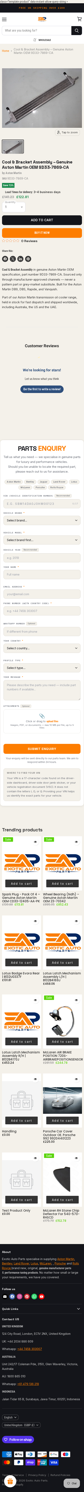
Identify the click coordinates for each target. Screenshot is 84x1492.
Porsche (60, 1263)
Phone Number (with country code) (27, 603)
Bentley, (7, 1263)
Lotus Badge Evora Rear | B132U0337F (21, 975)
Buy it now (42, 233)
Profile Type (13, 660)
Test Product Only (16, 1210)
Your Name (11, 567)
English (8, 1417)
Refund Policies (60, 1475)
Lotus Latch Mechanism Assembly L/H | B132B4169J (62, 977)
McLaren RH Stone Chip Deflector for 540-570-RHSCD (61, 1214)
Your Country (13, 641)
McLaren (45, 1263)
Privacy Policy (37, 1475)
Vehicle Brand (14, 513)
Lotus (34, 1263)
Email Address (14, 587)
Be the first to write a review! (42, 389)
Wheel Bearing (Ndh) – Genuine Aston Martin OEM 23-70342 (61, 898)
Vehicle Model (14, 533)
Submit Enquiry (42, 749)
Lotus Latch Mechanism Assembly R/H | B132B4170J (21, 1056)
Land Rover (21, 1263)
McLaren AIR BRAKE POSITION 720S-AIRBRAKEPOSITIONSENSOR (63, 1056)
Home (5, 51)
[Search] (76, 30)
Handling (9, 1131)
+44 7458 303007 (29, 1349)
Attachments (16, 706)
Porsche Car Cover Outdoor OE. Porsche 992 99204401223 (59, 1135)
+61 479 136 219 (28, 1384)
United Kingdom (19, 1425)
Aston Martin (14, 173)
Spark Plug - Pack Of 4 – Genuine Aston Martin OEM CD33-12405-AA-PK (21, 898)
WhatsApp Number (19, 623)
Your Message (13, 677)
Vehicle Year (20, 550)
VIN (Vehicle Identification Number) (36, 495)
